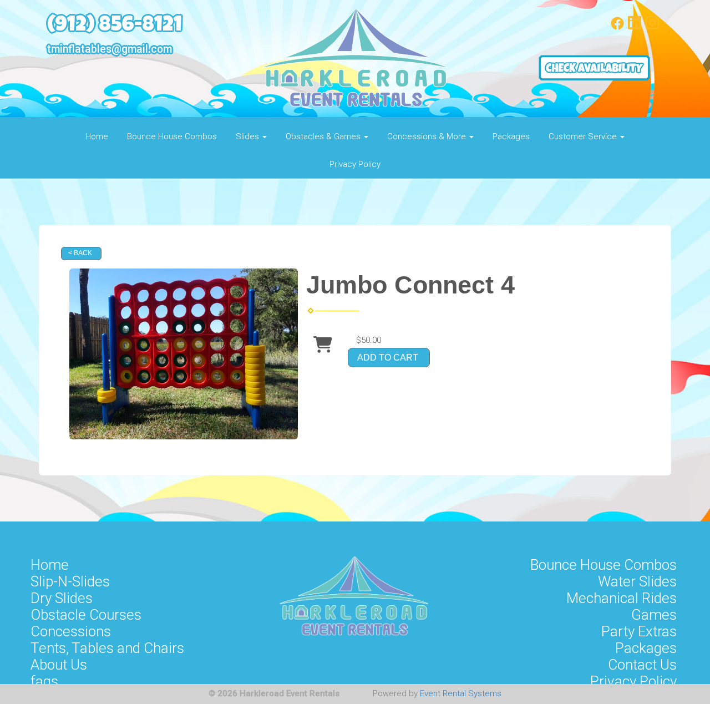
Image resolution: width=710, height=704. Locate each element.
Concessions (71, 631)
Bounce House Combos (172, 136)
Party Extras (639, 631)
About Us (59, 664)
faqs (44, 681)
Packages (511, 136)
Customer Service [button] (584, 136)
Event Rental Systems (460, 693)
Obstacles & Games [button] (324, 136)
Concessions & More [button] (427, 136)
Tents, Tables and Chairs (107, 648)
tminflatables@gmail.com (109, 49)
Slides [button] (248, 136)
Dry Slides (62, 598)
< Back (80, 253)
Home (96, 136)
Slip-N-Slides (70, 581)
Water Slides (637, 581)
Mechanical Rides (621, 598)
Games (654, 614)
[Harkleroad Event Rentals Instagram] (652, 27)
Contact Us (642, 664)
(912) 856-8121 (114, 26)
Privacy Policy (355, 164)
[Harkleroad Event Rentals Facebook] (617, 27)
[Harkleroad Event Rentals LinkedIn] (634, 27)
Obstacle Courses (86, 614)
